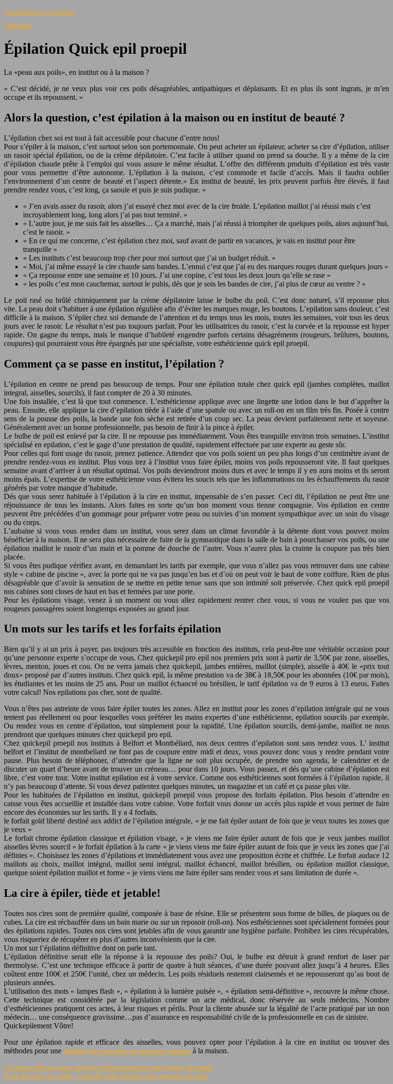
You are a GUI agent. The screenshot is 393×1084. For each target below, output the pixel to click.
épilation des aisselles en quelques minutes (127, 1051)
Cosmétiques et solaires (39, 12)
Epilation (17, 25)
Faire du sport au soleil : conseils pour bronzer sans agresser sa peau (106, 1076)
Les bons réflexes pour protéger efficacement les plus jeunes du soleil (108, 1067)
